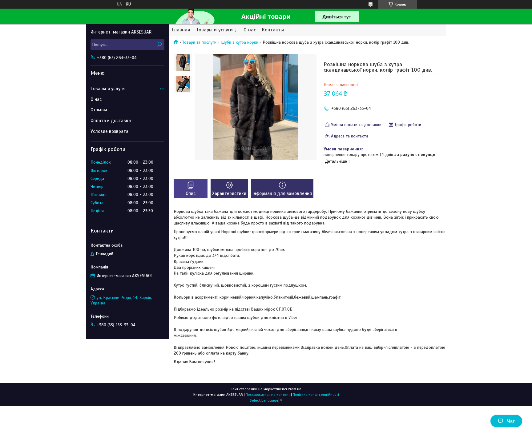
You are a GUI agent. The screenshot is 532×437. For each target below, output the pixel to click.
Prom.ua (294, 389)
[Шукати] (159, 44)
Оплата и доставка (111, 120)
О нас (250, 30)
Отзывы (99, 110)
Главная (181, 30)
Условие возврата (109, 131)
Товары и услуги (214, 30)
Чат (511, 421)
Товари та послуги (199, 42)
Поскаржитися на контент (268, 394)
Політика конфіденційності (316, 394)
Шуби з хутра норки (239, 42)
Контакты (273, 30)
